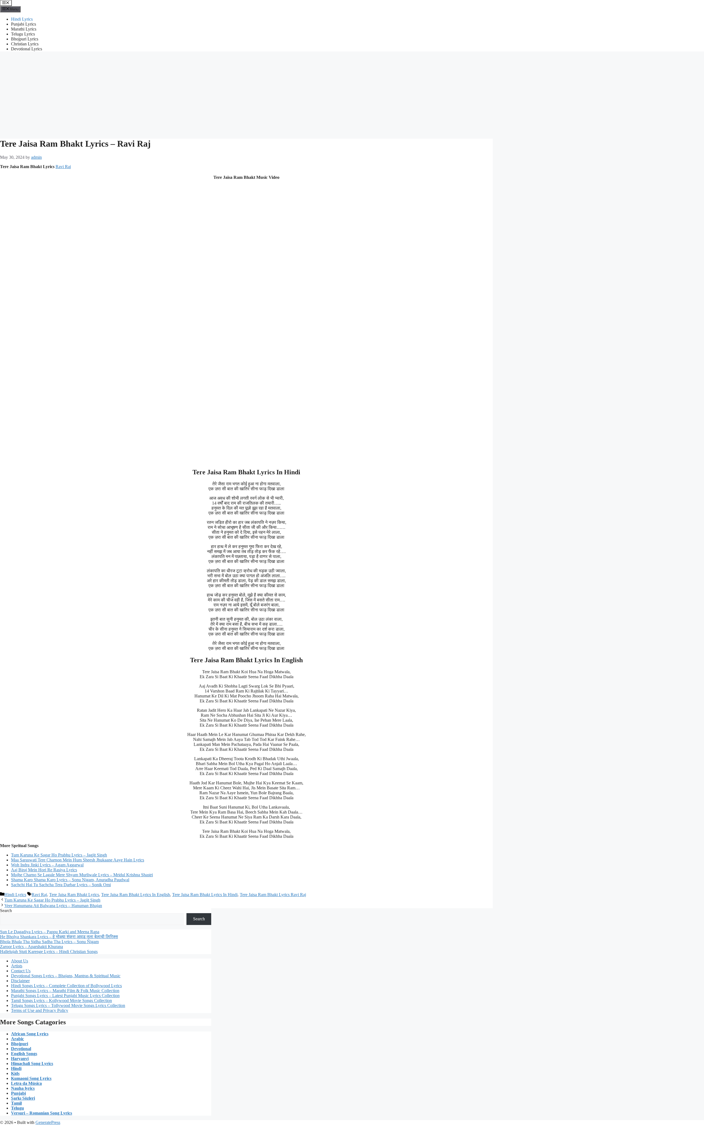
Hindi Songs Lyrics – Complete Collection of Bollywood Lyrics (66, 985)
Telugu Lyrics (23, 34)
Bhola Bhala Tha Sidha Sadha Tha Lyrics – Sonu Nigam (49, 941)
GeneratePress (47, 1122)
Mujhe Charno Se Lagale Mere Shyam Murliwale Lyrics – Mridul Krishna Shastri (82, 874)
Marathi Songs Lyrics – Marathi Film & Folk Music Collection (65, 990)
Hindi (16, 1068)
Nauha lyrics (23, 1088)
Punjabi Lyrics (23, 24)
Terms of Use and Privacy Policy (39, 1010)
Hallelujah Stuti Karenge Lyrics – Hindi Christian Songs (49, 951)
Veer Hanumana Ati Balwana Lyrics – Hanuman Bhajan (53, 905)
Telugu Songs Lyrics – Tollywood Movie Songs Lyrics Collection (68, 1005)
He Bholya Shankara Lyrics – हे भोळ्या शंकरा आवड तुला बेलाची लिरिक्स (59, 936)
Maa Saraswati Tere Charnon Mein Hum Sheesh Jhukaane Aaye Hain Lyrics (77, 860)
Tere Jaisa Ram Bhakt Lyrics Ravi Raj (273, 894)
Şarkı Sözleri (23, 1098)
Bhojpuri (19, 1043)
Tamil (16, 1103)
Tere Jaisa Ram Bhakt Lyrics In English (135, 894)
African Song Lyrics (29, 1033)
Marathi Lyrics (23, 29)
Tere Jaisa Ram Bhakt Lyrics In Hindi (205, 894)
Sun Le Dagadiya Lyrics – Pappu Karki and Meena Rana (49, 931)
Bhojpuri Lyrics (24, 39)
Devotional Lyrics (26, 48)
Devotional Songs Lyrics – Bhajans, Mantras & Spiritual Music (65, 975)
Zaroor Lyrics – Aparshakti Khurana (31, 946)
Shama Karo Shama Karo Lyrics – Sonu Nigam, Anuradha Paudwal (70, 879)
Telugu (17, 1108)
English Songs (24, 1053)
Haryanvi (20, 1058)
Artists (16, 965)
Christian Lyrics (24, 44)
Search (6, 910)
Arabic (17, 1038)
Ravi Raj (63, 166)
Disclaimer (20, 980)
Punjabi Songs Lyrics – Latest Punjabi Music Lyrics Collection (65, 995)
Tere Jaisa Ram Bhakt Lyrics (74, 894)
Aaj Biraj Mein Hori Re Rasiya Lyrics (44, 869)
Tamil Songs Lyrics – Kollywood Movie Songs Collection (61, 1000)
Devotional (21, 1048)
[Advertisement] (352, 94)
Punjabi (18, 1093)
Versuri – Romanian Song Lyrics (41, 1113)
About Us (19, 961)
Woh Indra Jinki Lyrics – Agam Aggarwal (47, 865)
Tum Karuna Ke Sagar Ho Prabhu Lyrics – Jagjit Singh (59, 855)
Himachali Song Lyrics (32, 1063)
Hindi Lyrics (22, 19)
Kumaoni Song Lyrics (31, 1078)
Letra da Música (26, 1083)
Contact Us (21, 970)
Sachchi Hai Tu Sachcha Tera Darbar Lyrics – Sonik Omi (61, 884)
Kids (15, 1073)
